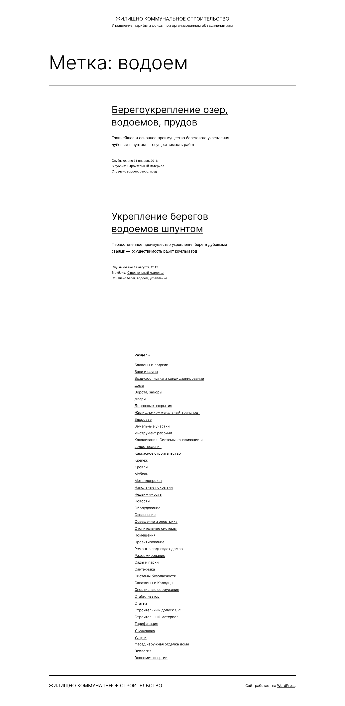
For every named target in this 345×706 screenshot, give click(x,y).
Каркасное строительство (158, 453)
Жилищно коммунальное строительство (172, 19)
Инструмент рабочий (153, 433)
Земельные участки (152, 426)
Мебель (141, 474)
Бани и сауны (146, 372)
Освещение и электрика (156, 521)
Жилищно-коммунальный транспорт (167, 412)
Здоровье (143, 419)
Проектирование (149, 542)
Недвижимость (148, 494)
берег (131, 278)
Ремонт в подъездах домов (159, 549)
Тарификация (146, 624)
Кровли (141, 467)
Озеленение (145, 515)
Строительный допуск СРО (158, 610)
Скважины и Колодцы (154, 583)
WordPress (286, 685)
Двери (140, 399)
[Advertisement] (82, 380)
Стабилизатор (147, 596)
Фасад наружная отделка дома (162, 644)
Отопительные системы (156, 528)
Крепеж (141, 460)
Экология (143, 651)
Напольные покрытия (154, 487)
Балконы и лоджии (151, 365)
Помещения (145, 535)
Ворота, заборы (148, 392)
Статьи (141, 603)
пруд (153, 171)
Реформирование (150, 555)
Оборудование (147, 508)
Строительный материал (145, 166)
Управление (145, 630)
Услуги (141, 637)
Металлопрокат (148, 481)
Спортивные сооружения (157, 589)
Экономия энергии (151, 658)
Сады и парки (147, 562)
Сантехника (145, 569)
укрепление (158, 278)
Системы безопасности (155, 576)
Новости (142, 501)
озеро (144, 171)
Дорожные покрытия (153, 406)
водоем (132, 171)
